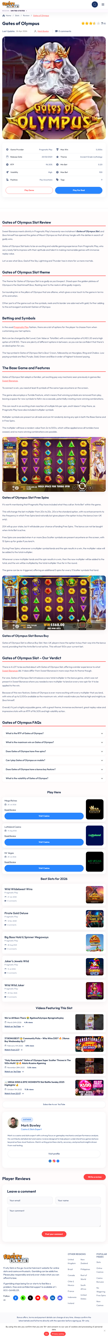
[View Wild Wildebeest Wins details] (95, 894)
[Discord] (60, 1298)
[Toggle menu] (103, 4)
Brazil (70, 1269)
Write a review (95, 1177)
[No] (104, 1330)
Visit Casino (44, 816)
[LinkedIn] (50, 1161)
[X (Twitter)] (30, 1298)
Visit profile (54, 1153)
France (71, 1291)
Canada (71, 1275)
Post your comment (54, 1234)
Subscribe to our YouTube (54, 1104)
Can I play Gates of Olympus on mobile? (25, 760)
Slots (17, 15)
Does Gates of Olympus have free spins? (26, 751)
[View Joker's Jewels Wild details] (95, 966)
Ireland (71, 1303)
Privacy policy (58, 1334)
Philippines (85, 1269)
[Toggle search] (95, 4)
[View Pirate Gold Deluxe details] (95, 918)
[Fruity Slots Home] (31, 1258)
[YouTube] (37, 1298)
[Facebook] (58, 1161)
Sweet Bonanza (10, 380)
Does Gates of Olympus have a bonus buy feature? (31, 769)
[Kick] (23, 1298)
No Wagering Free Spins (101, 1292)
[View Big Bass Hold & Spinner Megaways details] (95, 942)
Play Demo (29, 190)
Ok (46, 1334)
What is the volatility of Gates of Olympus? (27, 778)
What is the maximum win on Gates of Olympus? (30, 742)
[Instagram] (54, 1161)
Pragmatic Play (45, 149)
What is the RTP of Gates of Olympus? (25, 733)
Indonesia (72, 1297)
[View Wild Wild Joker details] (95, 990)
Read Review (10, 810)
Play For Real (79, 190)
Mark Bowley (43, 31)
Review (26, 15)
